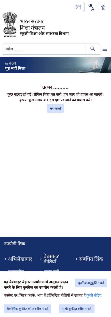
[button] (78, 7)
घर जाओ (55, 108)
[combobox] (91, 7)
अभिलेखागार (20, 259)
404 (12, 63)
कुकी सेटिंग (93, 295)
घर (6, 64)
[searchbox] (44, 49)
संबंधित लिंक (91, 259)
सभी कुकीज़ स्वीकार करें (76, 308)
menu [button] (105, 49)
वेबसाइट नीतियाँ (51, 259)
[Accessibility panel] (103, 7)
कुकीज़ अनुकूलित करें (91, 283)
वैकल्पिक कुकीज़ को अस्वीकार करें (27, 308)
